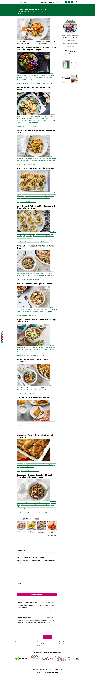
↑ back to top (47, 637)
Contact (39, 645)
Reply (53, 611)
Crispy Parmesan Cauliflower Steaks (26, 202)
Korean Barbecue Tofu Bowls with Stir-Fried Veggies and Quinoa (34, 83)
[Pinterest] (69, 2)
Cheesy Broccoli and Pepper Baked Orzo (28, 279)
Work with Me (40, 643)
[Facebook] (66, 2)
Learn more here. (70, 46)
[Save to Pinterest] (2, 337)
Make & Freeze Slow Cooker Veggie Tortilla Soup (30, 355)
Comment (20, 563)
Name (19, 583)
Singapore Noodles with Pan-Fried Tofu (27, 164)
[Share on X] (2, 339)
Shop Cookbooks (19, 642)
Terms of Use (62, 643)
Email (19, 589)
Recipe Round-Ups (26, 539)
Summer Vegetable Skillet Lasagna (26, 315)
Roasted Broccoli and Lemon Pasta (26, 126)
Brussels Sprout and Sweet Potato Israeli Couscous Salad (32, 512)
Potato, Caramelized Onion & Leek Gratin (28, 471)
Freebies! (58, 2)
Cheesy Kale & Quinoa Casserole (26, 393)
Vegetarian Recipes (30, 6)
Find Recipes (35, 2)
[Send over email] (2, 342)
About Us (51, 2)
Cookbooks (43, 2)
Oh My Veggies (21, 6)
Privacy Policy (62, 642)
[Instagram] (72, 2)
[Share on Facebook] (2, 334)
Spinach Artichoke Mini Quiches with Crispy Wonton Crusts (33, 241)
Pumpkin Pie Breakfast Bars (24, 431)
